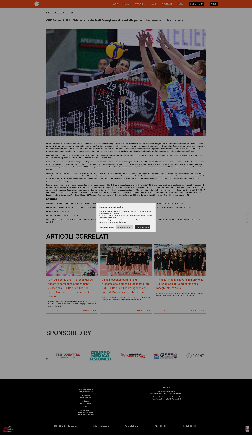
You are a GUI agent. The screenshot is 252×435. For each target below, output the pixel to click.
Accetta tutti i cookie (142, 227)
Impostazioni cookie (107, 227)
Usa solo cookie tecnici (124, 227)
